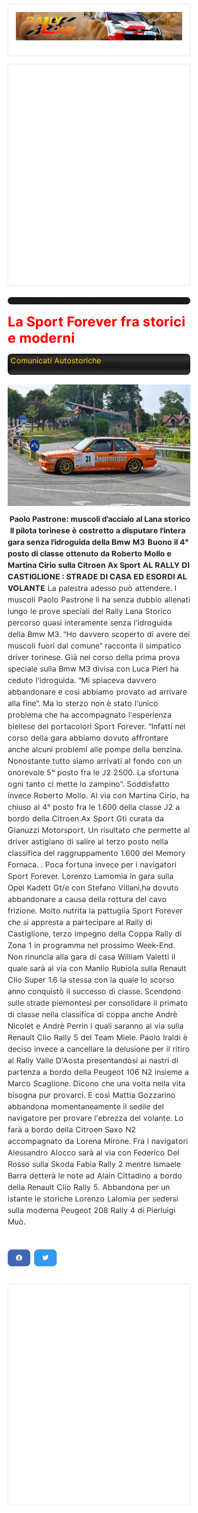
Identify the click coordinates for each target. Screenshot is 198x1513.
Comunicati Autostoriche (56, 360)
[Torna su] (181, 1495)
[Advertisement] (99, 171)
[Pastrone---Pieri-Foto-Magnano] (99, 445)
